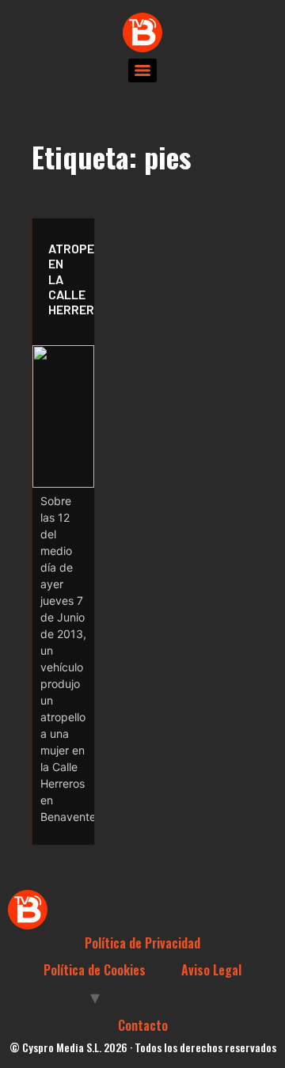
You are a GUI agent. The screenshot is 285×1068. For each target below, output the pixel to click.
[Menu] (142, 70)
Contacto (143, 1025)
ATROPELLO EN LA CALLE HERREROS (67, 279)
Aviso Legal (211, 969)
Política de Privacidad (142, 942)
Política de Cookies (95, 969)
